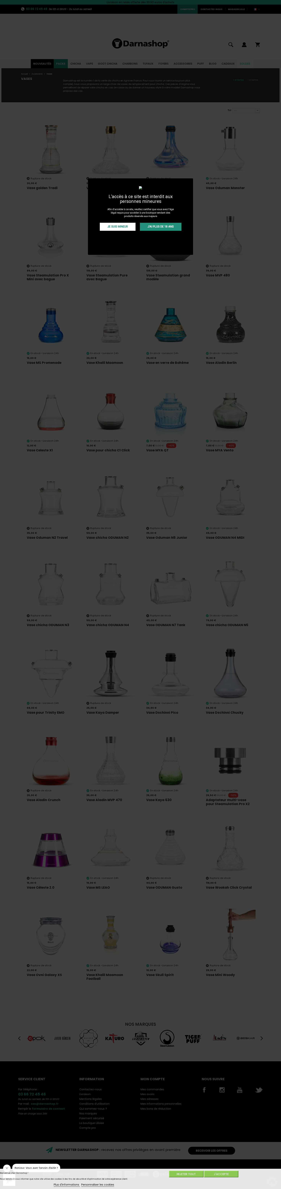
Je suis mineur (117, 226)
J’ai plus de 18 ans (161, 226)
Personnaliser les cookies (97, 1185)
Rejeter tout (186, 1174)
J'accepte (221, 1174)
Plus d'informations (67, 1185)
